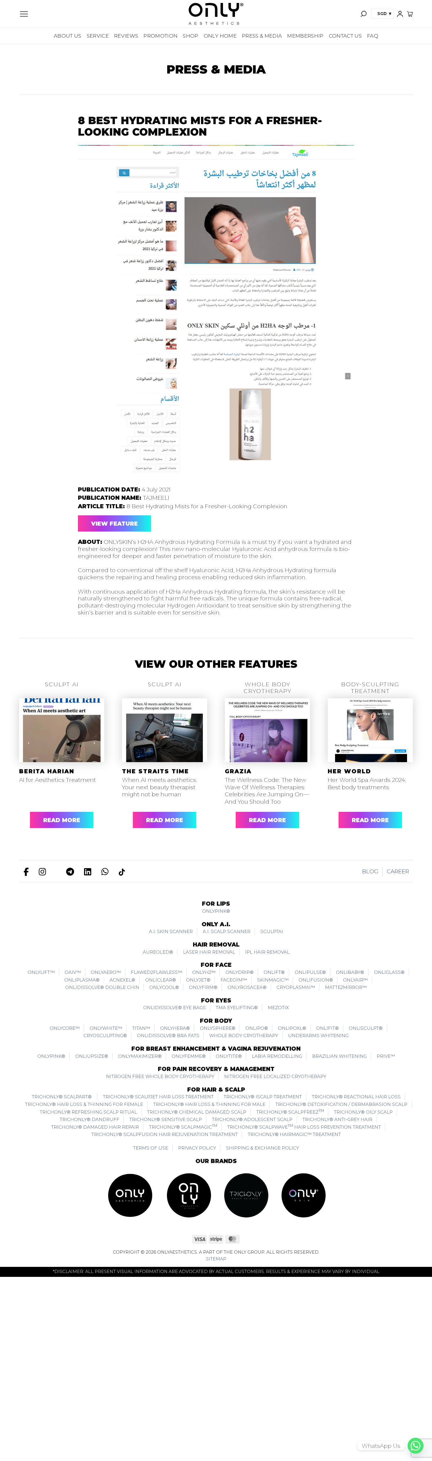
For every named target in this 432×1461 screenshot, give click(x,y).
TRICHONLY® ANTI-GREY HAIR (337, 1119)
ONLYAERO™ (106, 972)
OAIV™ (73, 972)
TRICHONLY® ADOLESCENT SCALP (252, 1119)
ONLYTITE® (229, 1056)
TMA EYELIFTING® (237, 1007)
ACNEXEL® (122, 980)
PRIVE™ (386, 1056)
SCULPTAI (271, 931)
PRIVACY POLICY (197, 1148)
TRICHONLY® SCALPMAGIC (183, 1126)
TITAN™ (141, 1028)
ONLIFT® (274, 972)
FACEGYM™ (233, 980)
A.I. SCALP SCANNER (226, 931)
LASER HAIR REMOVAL (209, 952)
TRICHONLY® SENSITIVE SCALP (165, 1119)
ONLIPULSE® (310, 972)
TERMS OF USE (150, 1148)
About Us (67, 36)
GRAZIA (238, 771)
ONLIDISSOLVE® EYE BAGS (174, 1007)
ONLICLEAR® (160, 980)
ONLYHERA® (175, 1028)
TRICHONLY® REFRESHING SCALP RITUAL (88, 1112)
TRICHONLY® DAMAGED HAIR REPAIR (95, 1127)
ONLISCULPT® (366, 1028)
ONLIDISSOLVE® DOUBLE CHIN (102, 987)
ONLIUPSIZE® (91, 1056)
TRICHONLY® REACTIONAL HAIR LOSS (356, 1097)
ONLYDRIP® (239, 972)
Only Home (220, 36)
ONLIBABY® (350, 972)
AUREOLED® (158, 952)
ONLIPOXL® (292, 1028)
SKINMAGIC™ (273, 980)
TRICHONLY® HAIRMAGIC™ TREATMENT (294, 1134)
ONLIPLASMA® (82, 980)
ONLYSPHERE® (217, 1028)
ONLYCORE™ (65, 1028)
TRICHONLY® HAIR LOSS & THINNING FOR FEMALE (84, 1104)
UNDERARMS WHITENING (318, 1035)
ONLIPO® (256, 1028)
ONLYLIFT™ (41, 972)
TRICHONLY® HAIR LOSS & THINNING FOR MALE (209, 1104)
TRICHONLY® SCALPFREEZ (290, 1111)
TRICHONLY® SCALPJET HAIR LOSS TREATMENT (158, 1097)
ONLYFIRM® (203, 987)
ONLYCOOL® (164, 987)
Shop (190, 36)
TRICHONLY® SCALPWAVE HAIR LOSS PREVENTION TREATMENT (304, 1126)
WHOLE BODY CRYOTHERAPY (243, 1035)
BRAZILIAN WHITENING (339, 1056)
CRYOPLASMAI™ (296, 987)
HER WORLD (349, 771)
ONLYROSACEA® (247, 987)
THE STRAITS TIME (155, 771)
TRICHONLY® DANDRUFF (89, 1119)
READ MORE (61, 820)
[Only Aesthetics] (216, 14)
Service (98, 36)
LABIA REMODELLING (277, 1056)
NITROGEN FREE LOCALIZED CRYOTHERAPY (275, 1076)
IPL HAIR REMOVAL (267, 952)
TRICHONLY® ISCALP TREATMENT (263, 1097)
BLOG (370, 871)
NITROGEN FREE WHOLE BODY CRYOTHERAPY (160, 1076)
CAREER (398, 871)
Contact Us (345, 36)
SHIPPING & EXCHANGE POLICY (262, 1148)
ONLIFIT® (327, 1028)
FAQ (372, 36)
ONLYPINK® (216, 911)
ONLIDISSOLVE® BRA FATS (168, 1035)
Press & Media (262, 36)
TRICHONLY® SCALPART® (62, 1097)
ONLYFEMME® (189, 1056)
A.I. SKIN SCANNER (171, 931)
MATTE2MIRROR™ (346, 987)
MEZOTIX (278, 1007)
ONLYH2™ (203, 972)
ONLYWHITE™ (106, 1028)
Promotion (160, 36)
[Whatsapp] (415, 1446)
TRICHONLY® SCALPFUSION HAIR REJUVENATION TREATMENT (164, 1134)
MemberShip (305, 36)
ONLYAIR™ (355, 980)
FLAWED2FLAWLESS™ (156, 972)
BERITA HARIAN (46, 771)
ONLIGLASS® (389, 972)
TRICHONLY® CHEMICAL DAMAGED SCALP (196, 1112)
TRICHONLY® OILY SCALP (363, 1112)
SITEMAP (216, 1259)
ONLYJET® (198, 980)
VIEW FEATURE (114, 523)
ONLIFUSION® (316, 980)
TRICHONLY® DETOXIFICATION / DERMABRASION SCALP (341, 1104)
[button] (24, 14)
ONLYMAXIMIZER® (140, 1056)
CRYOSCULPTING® (105, 1035)
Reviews (126, 36)
